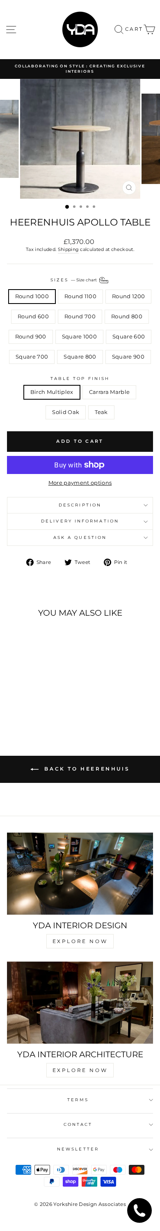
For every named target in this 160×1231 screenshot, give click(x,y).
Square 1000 (79, 337)
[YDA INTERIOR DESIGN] (80, 874)
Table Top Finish (80, 378)
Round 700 (80, 316)
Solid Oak (65, 412)
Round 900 (30, 337)
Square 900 (128, 357)
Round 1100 (80, 296)
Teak (101, 412)
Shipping (68, 249)
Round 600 (33, 316)
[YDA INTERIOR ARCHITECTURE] (80, 1003)
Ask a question (80, 537)
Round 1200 (128, 296)
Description (80, 505)
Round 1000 (32, 296)
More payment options (80, 483)
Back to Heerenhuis (86, 769)
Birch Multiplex (51, 392)
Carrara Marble (109, 392)
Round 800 (126, 316)
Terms (77, 1099)
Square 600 (128, 337)
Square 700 (32, 357)
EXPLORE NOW (80, 941)
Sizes (74, 279)
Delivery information (80, 521)
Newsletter (78, 1149)
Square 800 (80, 357)
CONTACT (78, 1124)
